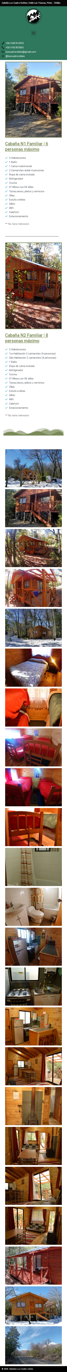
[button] (33, 33)
